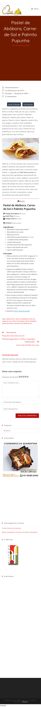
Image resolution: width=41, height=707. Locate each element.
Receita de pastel (7, 323)
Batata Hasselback (31, 532)
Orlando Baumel (11, 87)
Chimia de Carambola (13, 528)
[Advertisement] (20, 62)
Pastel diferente (30, 321)
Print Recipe (28, 104)
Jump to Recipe (14, 104)
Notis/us (25, 702)
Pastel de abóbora (21, 319)
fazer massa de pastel (21, 311)
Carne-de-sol (10, 319)
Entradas (8, 93)
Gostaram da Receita (10, 377)
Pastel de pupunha (18, 321)
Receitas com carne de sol (23, 323)
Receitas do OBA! (21, 93)
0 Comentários (11, 96)
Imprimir (22, 201)
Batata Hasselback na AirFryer (12, 532)
